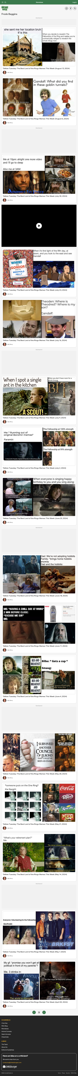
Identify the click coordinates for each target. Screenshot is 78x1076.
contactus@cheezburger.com (12, 1062)
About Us (4, 1047)
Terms (59, 1073)
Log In (74, 2)
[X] (74, 8)
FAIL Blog (5, 1026)
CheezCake (5, 1037)
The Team (5, 1044)
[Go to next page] (44, 1012)
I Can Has (4, 1023)
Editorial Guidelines (8, 1050)
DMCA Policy (73, 1073)
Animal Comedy (7, 1031)
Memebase (39, 2)
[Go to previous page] (34, 1012)
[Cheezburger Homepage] (39, 1067)
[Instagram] (66, 8)
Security (68, 1073)
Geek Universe (6, 1034)
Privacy (63, 1073)
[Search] (5, 2)
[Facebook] (70, 8)
